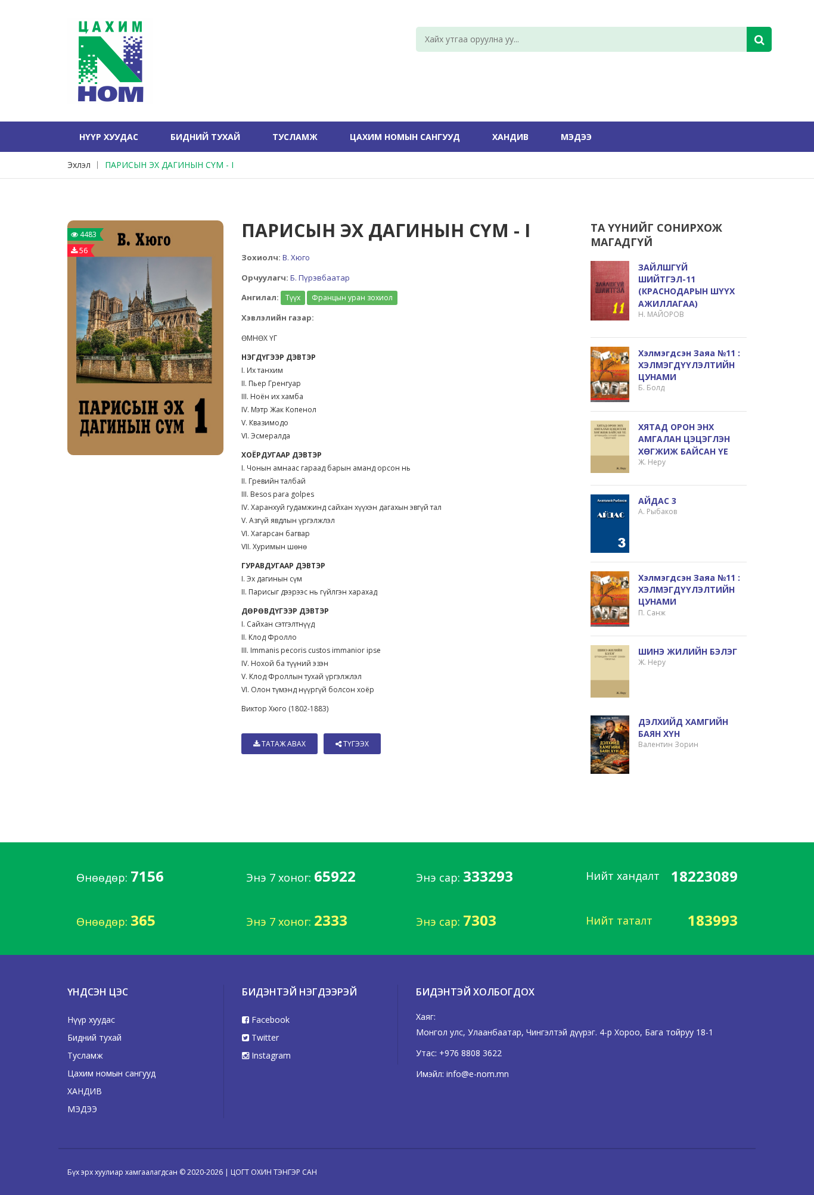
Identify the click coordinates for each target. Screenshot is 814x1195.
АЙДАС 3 (657, 500)
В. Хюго (296, 257)
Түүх (292, 297)
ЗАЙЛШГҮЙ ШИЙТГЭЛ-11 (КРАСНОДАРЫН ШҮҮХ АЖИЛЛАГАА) (686, 285)
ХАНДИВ (510, 136)
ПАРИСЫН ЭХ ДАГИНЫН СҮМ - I (169, 164)
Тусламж (295, 136)
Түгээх (355, 744)
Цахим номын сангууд (405, 136)
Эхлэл (79, 164)
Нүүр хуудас (108, 136)
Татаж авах (283, 744)
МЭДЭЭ (576, 136)
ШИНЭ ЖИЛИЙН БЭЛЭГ (687, 651)
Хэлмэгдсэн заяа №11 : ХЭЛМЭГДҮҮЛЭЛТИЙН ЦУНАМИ (689, 364)
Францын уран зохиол (352, 297)
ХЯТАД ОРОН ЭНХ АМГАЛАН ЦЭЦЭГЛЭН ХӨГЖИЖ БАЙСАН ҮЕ (684, 438)
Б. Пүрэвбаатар (320, 277)
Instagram (270, 1055)
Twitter (264, 1037)
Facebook (269, 1019)
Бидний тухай (205, 136)
